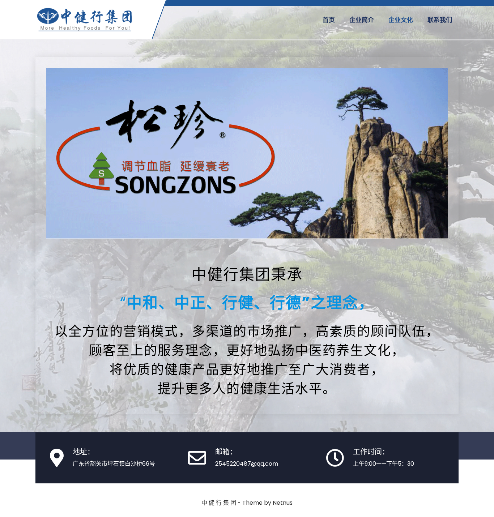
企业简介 (361, 20)
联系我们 (439, 20)
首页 (329, 20)
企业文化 (400, 20)
